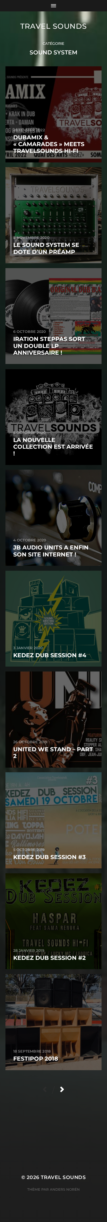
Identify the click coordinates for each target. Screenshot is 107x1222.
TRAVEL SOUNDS (53, 26)
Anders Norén (65, 1189)
